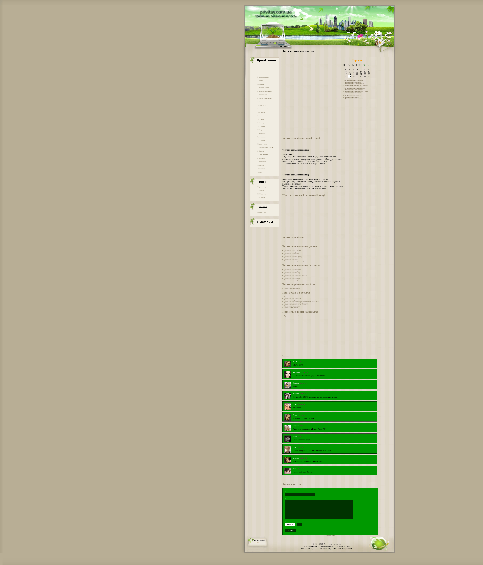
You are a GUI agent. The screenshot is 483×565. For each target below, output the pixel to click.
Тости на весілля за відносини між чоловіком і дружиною (301, 301)
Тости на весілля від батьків (292, 250)
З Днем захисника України (265, 147)
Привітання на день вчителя (354, 89)
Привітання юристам (352, 97)
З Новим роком (262, 94)
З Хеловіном (261, 158)
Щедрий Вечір (261, 105)
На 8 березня (261, 112)
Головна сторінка (330, 535)
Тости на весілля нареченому (293, 277)
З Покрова (260, 151)
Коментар (288, 499)
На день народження (263, 187)
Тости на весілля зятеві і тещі (293, 258)
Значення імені (262, 212)
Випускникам (261, 137)
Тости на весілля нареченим (292, 269)
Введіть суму (289, 521)
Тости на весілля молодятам (292, 271)
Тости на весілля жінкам (291, 297)
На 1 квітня (260, 119)
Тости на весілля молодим (292, 272)
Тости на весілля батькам (291, 253)
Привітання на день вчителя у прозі (356, 91)
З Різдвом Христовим (263, 101)
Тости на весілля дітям (291, 300)
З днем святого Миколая (264, 91)
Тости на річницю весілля (292, 288)
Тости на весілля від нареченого (294, 252)
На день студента (262, 154)
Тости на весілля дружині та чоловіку (295, 275)
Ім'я (286, 491)
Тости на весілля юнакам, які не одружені (296, 304)
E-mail (257, 542)
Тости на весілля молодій (291, 280)
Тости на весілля (289, 242)
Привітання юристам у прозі (354, 98)
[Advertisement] (264, 69)
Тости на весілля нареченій (292, 278)
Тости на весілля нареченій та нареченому (297, 274)
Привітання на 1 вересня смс (354, 83)
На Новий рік (261, 194)
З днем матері (261, 133)
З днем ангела (261, 161)
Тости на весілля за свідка (292, 306)
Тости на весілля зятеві (291, 259)
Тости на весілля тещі (290, 255)
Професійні (260, 165)
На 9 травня (261, 130)
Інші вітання (261, 168)
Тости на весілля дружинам (292, 298)
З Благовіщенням (262, 116)
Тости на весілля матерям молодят (294, 261)
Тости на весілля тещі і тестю (293, 256)
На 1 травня (261, 126)
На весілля (260, 84)
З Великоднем (261, 123)
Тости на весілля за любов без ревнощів (296, 303)
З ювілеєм (260, 80)
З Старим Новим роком (264, 98)
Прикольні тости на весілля (292, 316)
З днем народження (263, 77)
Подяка (259, 172)
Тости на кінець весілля (291, 307)
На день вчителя (262, 144)
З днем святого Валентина (265, 109)
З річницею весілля (263, 87)
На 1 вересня (261, 140)
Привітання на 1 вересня (353, 82)
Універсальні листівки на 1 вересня (356, 85)
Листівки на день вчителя (353, 92)
